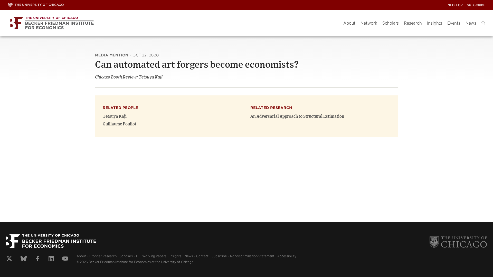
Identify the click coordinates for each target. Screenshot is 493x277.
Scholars (390, 23)
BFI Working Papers (151, 256)
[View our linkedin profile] (51, 259)
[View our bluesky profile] (24, 259)
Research (413, 23)
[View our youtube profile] (65, 259)
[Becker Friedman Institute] (172, 23)
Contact (202, 256)
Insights (434, 23)
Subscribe (476, 5)
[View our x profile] (9, 259)
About (349, 23)
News (471, 23)
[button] (483, 23)
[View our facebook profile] (37, 259)
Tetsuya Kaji (115, 116)
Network (369, 23)
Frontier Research (103, 256)
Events (453, 23)
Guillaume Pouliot (119, 124)
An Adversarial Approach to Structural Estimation (297, 116)
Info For (455, 5)
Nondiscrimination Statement (252, 256)
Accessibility (286, 256)
